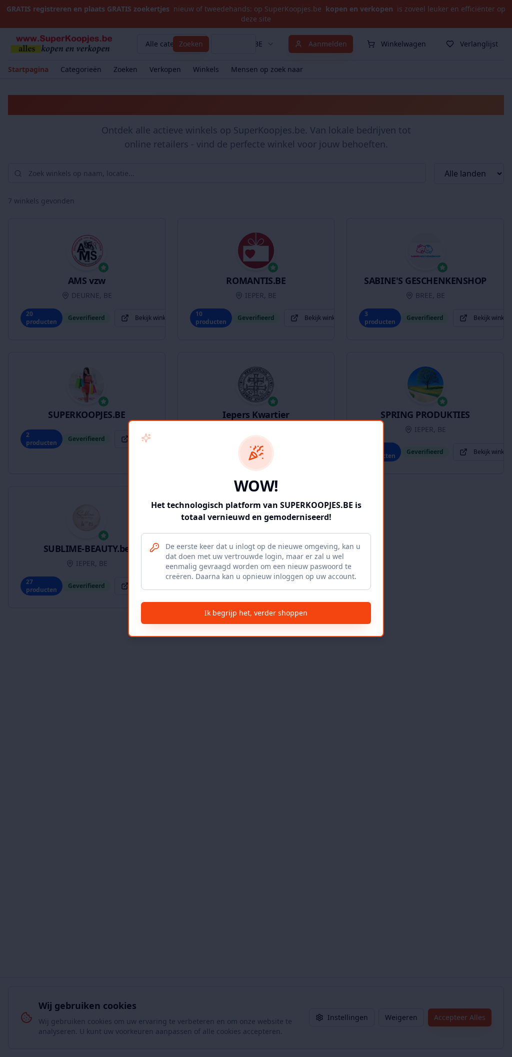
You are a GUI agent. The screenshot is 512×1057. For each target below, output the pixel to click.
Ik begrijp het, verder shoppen (256, 613)
